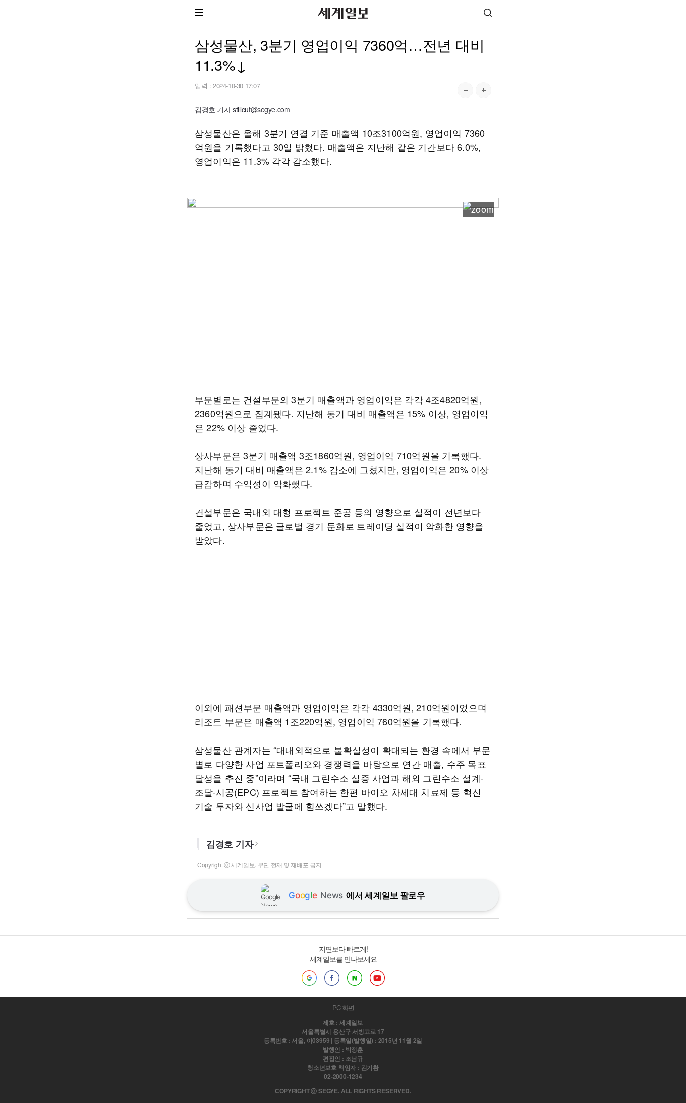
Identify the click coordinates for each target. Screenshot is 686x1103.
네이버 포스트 (354, 978)
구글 (309, 978)
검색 (488, 12)
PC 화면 (343, 1007)
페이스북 (331, 978)
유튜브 (377, 978)
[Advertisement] (343, 307)
